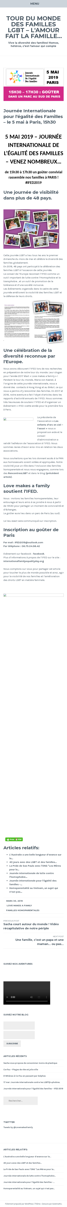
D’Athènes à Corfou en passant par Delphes (24, 1076)
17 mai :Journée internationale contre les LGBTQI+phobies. (31, 1082)
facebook (38, 553)
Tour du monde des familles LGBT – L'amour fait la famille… (33, 27)
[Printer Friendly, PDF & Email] (14, 839)
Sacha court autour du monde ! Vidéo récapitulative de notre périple (31, 925)
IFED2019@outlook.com (29, 542)
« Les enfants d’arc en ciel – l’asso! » (50, 425)
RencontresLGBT (18, 473)
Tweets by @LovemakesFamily (18, 1127)
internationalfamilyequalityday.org (23, 561)
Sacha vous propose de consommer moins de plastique (30, 1063)
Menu (34, 3)
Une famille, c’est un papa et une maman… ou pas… (39, 940)
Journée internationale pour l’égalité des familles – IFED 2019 (33, 1088)
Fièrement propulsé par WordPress (19, 1204)
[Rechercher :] (20, 1101)
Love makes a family (19, 905)
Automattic (57, 1204)
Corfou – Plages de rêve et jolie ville (20, 1069)
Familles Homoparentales (22, 910)
